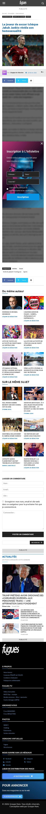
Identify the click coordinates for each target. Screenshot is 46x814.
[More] (31, 80)
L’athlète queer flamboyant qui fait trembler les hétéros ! (11, 461)
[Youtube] (3, 765)
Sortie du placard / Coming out (12, 272)
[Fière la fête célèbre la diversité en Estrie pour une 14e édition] (34, 359)
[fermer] (42, 143)
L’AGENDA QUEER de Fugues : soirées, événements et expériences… (31, 315)
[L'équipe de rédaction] (4, 72)
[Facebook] (3, 758)
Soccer (21, 268)
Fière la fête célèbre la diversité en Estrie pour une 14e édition (33, 370)
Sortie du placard (19, 16)
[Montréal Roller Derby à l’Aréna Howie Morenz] (12, 424)
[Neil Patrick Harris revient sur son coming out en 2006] (12, 393)
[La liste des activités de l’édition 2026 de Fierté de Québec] (34, 332)
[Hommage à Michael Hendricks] (12, 303)
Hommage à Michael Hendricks (10, 313)
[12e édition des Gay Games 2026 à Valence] (34, 424)
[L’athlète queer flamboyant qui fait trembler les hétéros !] (12, 449)
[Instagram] (24, 758)
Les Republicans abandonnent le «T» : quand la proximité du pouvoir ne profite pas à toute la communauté (31, 614)
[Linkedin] (3, 761)
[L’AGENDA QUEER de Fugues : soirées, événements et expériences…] (34, 303)
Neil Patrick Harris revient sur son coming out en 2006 (11, 405)
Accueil (4, 13)
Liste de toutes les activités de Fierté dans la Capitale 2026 (11, 343)
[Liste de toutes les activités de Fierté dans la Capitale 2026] (12, 332)
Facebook (8, 758)
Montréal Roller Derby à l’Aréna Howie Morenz (11, 435)
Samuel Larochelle (9, 465)
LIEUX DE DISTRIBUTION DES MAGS (18, 768)
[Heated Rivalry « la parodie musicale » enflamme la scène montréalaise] (34, 449)
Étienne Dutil (6, 409)
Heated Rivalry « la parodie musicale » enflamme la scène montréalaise (31, 462)
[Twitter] (24, 761)
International (20, 13)
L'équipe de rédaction (16, 72)
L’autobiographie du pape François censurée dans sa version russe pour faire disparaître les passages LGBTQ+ (32, 628)
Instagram (30, 758)
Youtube (8, 765)
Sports (28, 16)
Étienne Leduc (28, 413)
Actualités (11, 13)
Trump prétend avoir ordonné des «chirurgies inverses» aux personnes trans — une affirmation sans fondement (22, 599)
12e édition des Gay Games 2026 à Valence (32, 435)
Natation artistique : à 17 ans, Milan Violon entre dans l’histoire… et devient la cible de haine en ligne (34, 407)
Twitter (29, 762)
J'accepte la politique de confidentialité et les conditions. (21, 189)
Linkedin (8, 762)
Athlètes (14, 268)
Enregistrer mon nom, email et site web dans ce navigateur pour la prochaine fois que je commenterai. (22, 504)
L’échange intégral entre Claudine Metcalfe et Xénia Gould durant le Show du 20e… (12, 371)
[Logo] (22, 3)
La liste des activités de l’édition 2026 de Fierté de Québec (33, 343)
